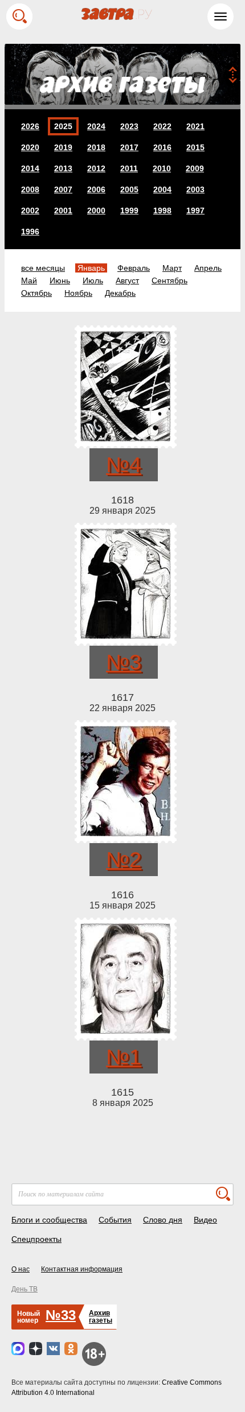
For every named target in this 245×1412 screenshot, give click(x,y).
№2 (123, 860)
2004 (162, 189)
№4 (123, 465)
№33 (61, 1315)
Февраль (133, 268)
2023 (129, 126)
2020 (30, 147)
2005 (129, 189)
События (115, 1219)
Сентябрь (169, 280)
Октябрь (36, 293)
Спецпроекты (36, 1239)
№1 (123, 1057)
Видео (205, 1219)
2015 (195, 147)
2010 (162, 168)
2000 (96, 210)
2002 (30, 210)
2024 (96, 126)
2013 (63, 168)
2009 (195, 168)
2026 (30, 126)
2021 (195, 126)
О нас (20, 1269)
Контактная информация (81, 1269)
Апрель (208, 268)
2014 (30, 168)
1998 (162, 210)
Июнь (60, 280)
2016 (162, 147)
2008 (30, 189)
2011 (129, 168)
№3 (123, 662)
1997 (195, 210)
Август (127, 280)
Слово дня (162, 1219)
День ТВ (24, 1289)
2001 (63, 210)
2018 (96, 147)
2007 (63, 189)
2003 (195, 189)
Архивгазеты (100, 1316)
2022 (162, 126)
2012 (96, 168)
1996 (30, 231)
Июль (93, 280)
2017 (129, 147)
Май (29, 280)
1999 (129, 210)
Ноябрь (78, 293)
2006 (96, 189)
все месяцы (43, 268)
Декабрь (120, 293)
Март (172, 268)
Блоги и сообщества (49, 1219)
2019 (63, 147)
